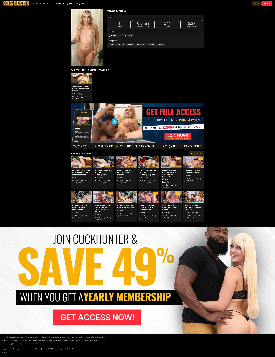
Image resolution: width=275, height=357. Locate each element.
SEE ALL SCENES (196, 153)
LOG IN (256, 3)
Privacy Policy (20, 349)
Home (35, 3)
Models (59, 3)
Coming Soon (79, 3)
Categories (67, 3)
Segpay (22, 344)
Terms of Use (35, 349)
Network (50, 3)
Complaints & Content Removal (70, 349)
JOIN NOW (267, 3)
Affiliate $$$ (50, 349)
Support (6, 349)
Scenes (42, 3)
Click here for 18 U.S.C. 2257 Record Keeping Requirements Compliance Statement (74, 337)
